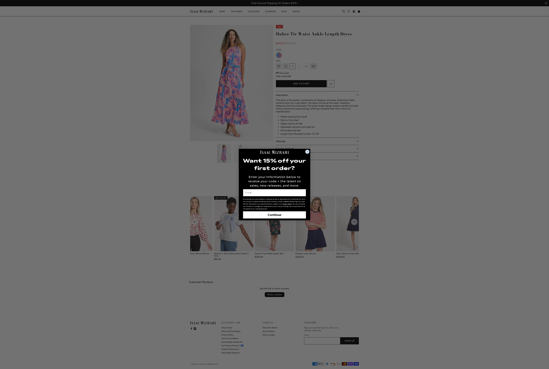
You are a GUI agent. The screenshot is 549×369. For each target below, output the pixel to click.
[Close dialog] (307, 152)
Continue (274, 215)
